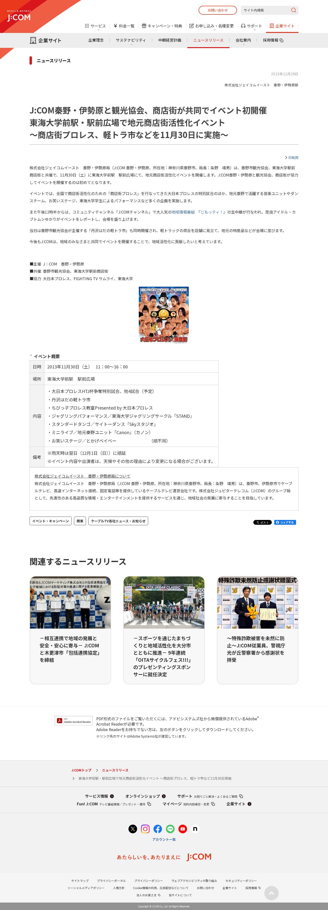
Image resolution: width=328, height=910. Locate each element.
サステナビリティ (131, 40)
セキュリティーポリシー (241, 880)
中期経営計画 (169, 40)
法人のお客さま (146, 895)
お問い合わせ (218, 10)
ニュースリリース (208, 40)
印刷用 (293, 157)
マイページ (186, 804)
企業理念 (96, 40)
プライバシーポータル (111, 880)
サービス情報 (96, 796)
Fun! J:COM (111, 804)
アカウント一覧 (164, 839)
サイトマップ (80, 880)
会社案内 (243, 40)
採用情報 (270, 40)
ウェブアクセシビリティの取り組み (194, 880)
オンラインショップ (142, 796)
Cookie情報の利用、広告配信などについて (160, 888)
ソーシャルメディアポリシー (86, 888)
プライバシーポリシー (148, 880)
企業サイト (236, 804)
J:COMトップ (81, 770)
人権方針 (119, 888)
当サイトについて (180, 895)
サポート (207, 796)
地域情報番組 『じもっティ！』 (199, 212)
